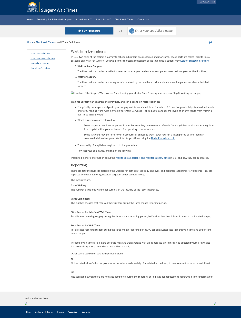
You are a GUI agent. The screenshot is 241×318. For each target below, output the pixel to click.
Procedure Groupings (40, 68)
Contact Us (143, 19)
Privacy (50, 312)
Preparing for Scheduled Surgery (54, 19)
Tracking (60, 312)
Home (30, 19)
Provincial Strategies (39, 63)
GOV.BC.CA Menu (206, 2)
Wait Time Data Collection (42, 58)
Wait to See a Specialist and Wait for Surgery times (143, 158)
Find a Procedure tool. (163, 138)
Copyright (86, 312)
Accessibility (73, 312)
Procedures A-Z (83, 19)
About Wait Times (124, 19)
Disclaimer (39, 312)
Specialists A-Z (103, 19)
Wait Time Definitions (40, 53)
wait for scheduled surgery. (194, 61)
